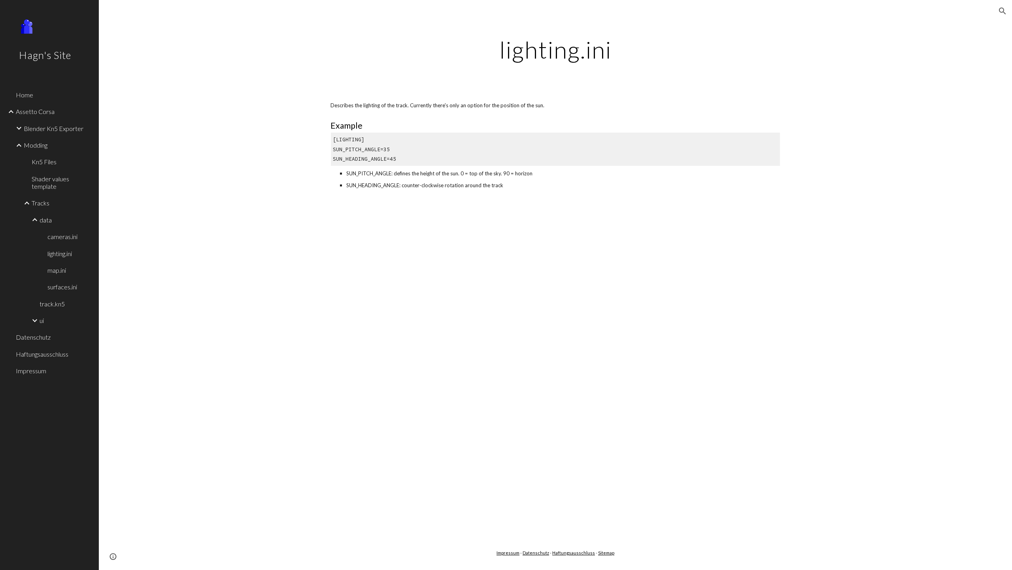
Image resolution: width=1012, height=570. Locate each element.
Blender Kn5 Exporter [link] (53, 128)
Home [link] (24, 95)
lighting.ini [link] (59, 253)
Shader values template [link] (50, 182)
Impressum (508, 552)
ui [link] (42, 320)
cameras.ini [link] (62, 236)
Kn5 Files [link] (44, 161)
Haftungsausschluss (573, 552)
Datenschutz (536, 552)
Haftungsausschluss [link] (42, 354)
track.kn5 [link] (52, 304)
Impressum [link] (31, 370)
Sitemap (606, 552)
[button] (1002, 11)
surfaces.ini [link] (62, 287)
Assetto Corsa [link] (35, 111)
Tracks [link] (40, 203)
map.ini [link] (56, 270)
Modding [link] (35, 145)
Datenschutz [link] (33, 337)
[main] (555, 49)
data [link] (46, 220)
